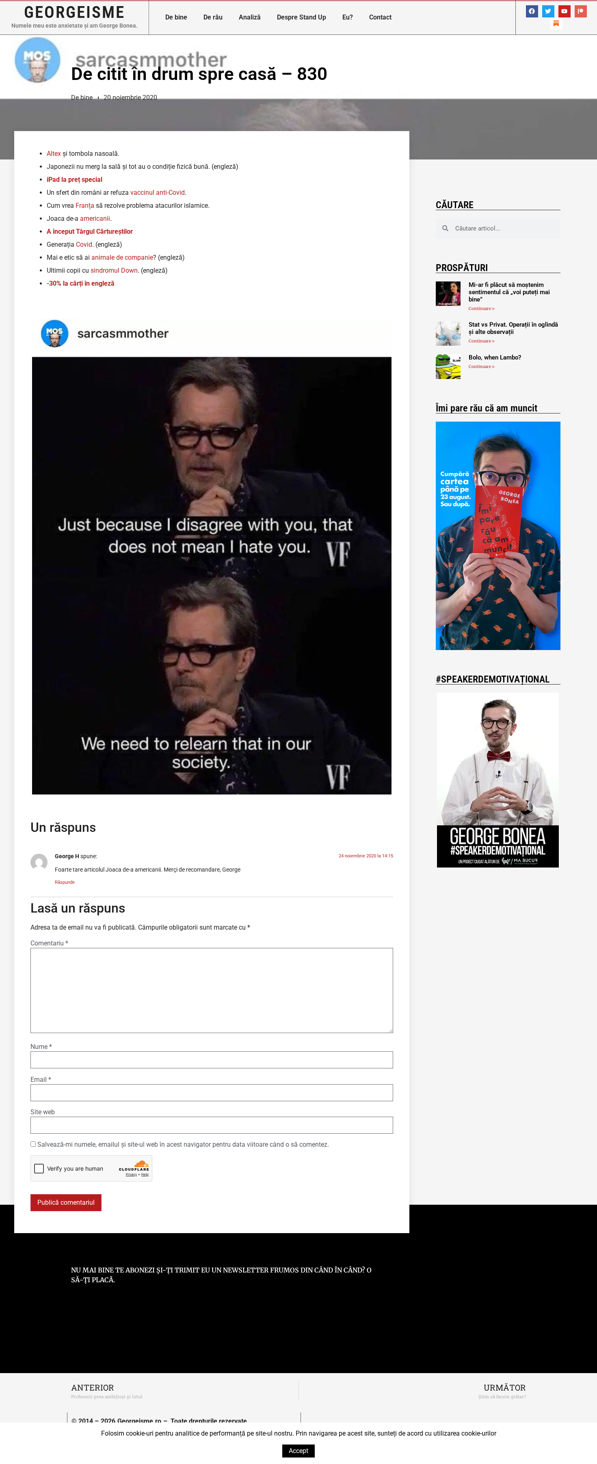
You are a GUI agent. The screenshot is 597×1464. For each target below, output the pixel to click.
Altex (54, 153)
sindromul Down (114, 270)
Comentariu (49, 943)
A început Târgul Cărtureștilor (90, 231)
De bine (176, 17)
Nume (41, 1047)
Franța (85, 205)
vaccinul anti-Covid (157, 192)
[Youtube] (564, 11)
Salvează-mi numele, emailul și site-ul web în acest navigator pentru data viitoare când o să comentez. (183, 1144)
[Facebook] (532, 11)
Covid (84, 244)
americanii (95, 218)
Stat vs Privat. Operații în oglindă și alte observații (513, 328)
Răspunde (65, 882)
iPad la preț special (74, 179)
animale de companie (122, 257)
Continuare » (482, 308)
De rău (213, 17)
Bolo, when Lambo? (495, 357)
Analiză (250, 17)
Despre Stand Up (301, 17)
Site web (42, 1112)
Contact (380, 17)
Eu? (347, 17)
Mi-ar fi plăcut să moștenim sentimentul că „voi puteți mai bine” (509, 292)
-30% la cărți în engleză (81, 283)
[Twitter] (548, 11)
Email (40, 1079)
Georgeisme (74, 12)
